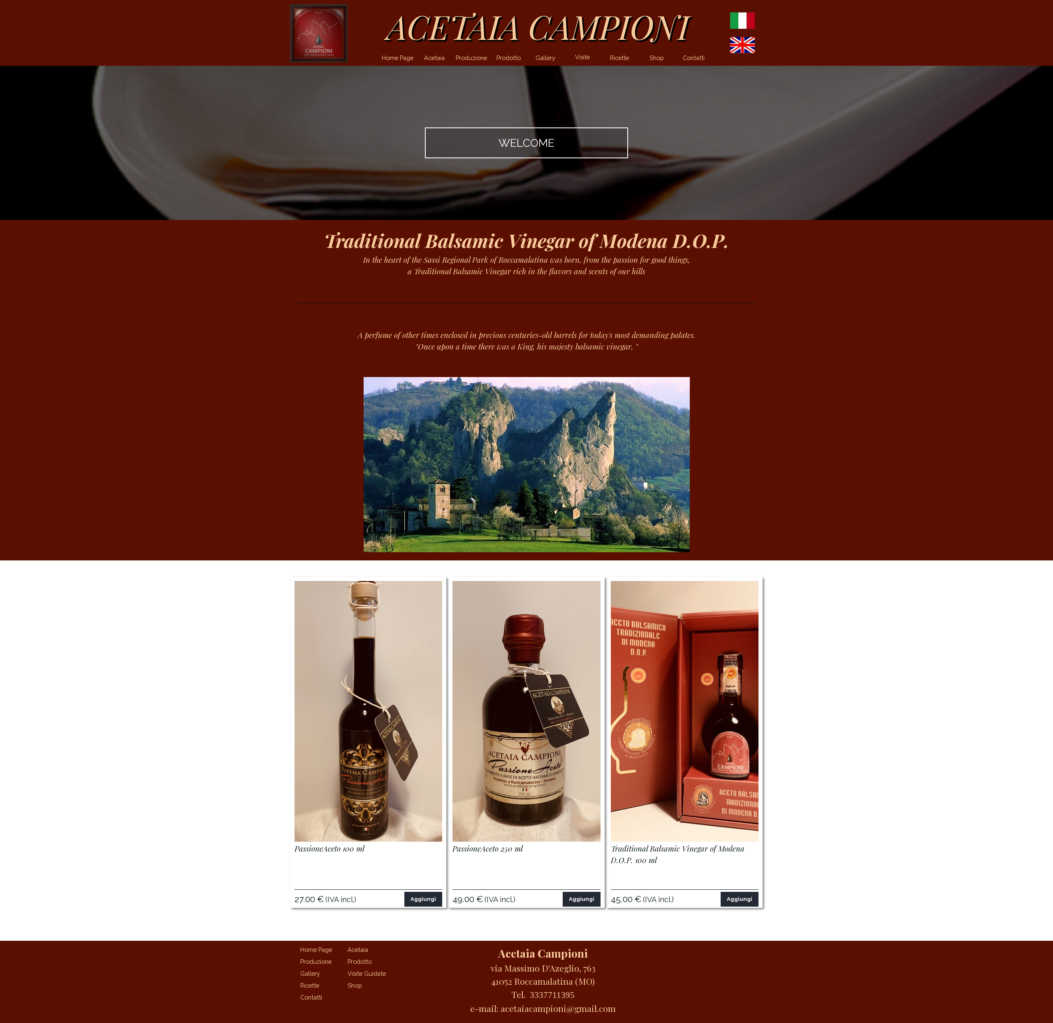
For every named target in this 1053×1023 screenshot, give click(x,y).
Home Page (397, 57)
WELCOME (526, 143)
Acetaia (434, 57)
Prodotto (508, 57)
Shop (656, 57)
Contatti (694, 57)
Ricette (619, 57)
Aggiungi (423, 899)
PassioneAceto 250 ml (487, 848)
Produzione (471, 57)
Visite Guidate (583, 60)
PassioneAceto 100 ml (329, 848)
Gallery (545, 57)
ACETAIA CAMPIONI (538, 26)
